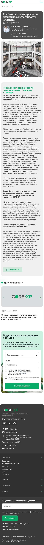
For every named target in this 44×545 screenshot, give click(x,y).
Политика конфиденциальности (14, 540)
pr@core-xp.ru (11, 448)
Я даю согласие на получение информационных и (23, 378)
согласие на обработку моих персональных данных (19, 370)
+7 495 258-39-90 (10, 429)
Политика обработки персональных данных (18, 537)
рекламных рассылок (16, 379)
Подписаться (10, 518)
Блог (3, 472)
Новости (5, 466)
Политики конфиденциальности (17, 373)
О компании (6, 461)
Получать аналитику (22, 386)
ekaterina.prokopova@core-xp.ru (25, 36)
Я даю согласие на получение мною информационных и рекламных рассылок (23, 512)
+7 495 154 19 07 (9, 445)
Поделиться (14, 270)
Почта (7, 361)
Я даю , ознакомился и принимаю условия (20, 372)
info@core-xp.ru (11, 432)
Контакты (5, 474)
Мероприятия (7, 469)
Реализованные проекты (11, 464)
